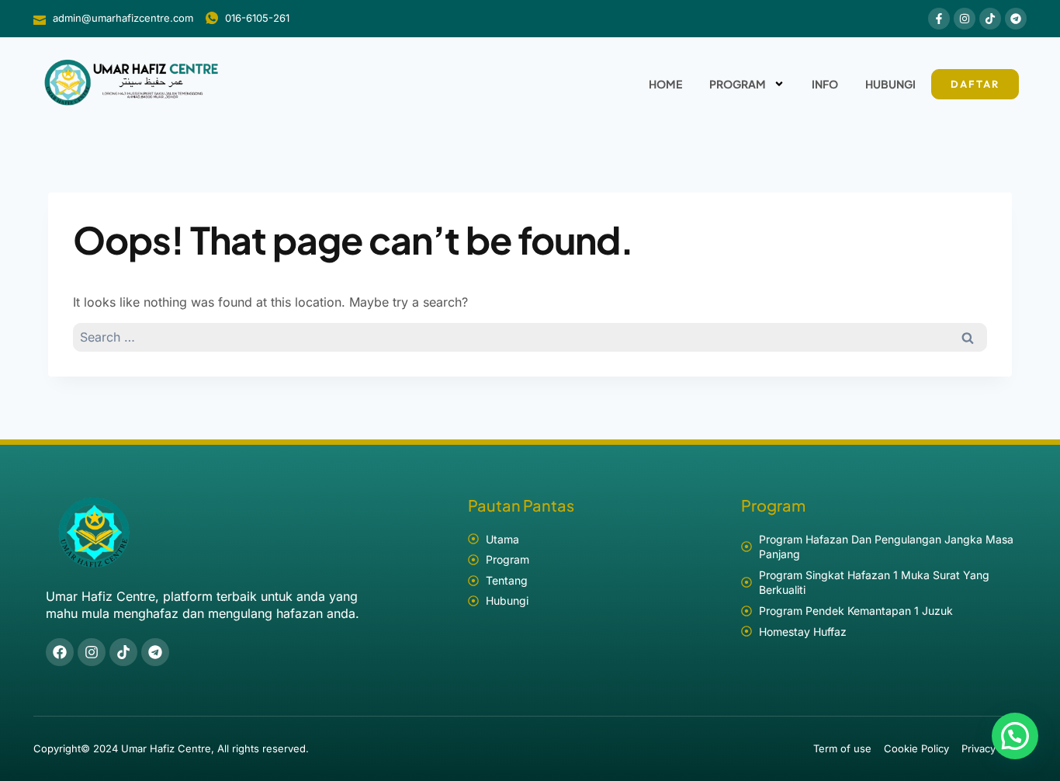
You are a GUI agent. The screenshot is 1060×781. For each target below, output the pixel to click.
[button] (1015, 736)
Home (665, 84)
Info (825, 84)
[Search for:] (530, 337)
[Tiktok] (990, 19)
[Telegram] (1016, 19)
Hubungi (890, 84)
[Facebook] (60, 652)
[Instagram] (964, 19)
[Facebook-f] (939, 19)
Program (737, 84)
